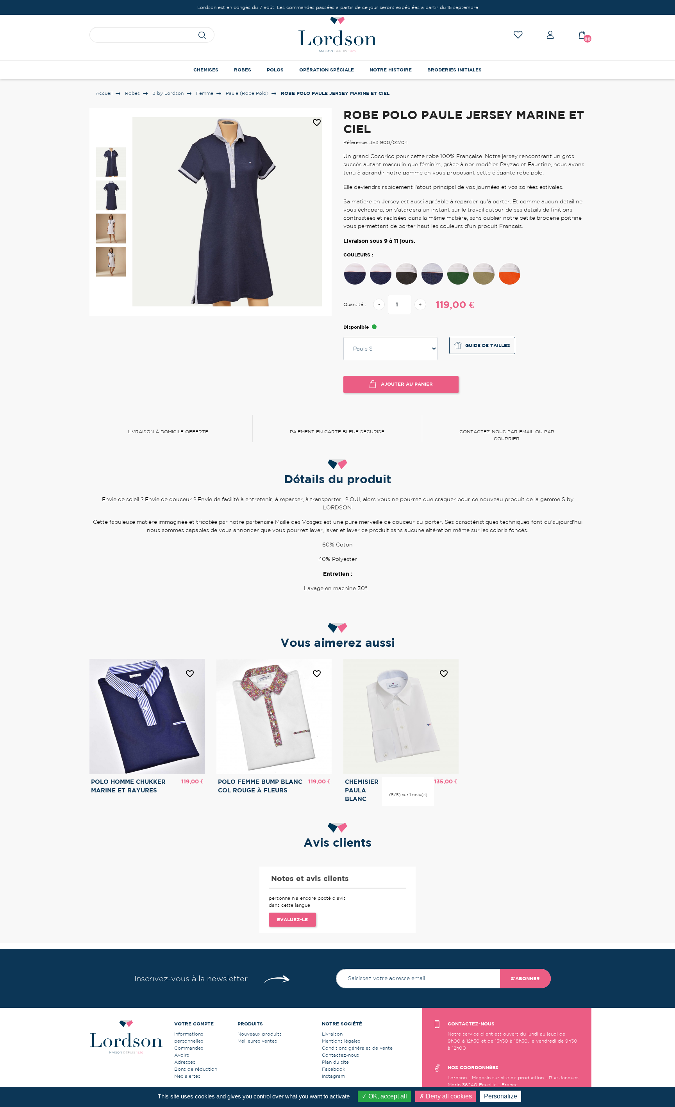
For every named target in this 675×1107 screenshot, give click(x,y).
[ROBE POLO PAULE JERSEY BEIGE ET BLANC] (483, 273)
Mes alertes (187, 1076)
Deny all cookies (448, 1096)
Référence (317, 602)
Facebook (333, 1068)
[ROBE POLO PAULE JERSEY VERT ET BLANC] (458, 273)
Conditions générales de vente (357, 1047)
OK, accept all (387, 1096)
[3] (408, 782)
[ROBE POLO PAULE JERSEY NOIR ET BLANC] (406, 273)
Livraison (332, 1033)
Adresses (184, 1061)
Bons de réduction (195, 1068)
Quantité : (354, 304)
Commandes (188, 1047)
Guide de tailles (487, 345)
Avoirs (181, 1054)
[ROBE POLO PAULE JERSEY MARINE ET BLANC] (380, 273)
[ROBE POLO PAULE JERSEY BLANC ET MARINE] (354, 273)
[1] (395, 782)
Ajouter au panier (406, 384)
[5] (420, 782)
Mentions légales (341, 1040)
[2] (402, 782)
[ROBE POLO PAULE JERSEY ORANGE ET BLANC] (509, 273)
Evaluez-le (292, 919)
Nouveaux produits (260, 1033)
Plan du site (335, 1061)
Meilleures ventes (257, 1040)
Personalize (500, 1096)
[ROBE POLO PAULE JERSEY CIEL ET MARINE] (432, 273)
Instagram (333, 1076)
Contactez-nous (340, 1054)
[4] (414, 782)
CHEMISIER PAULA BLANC (362, 790)
